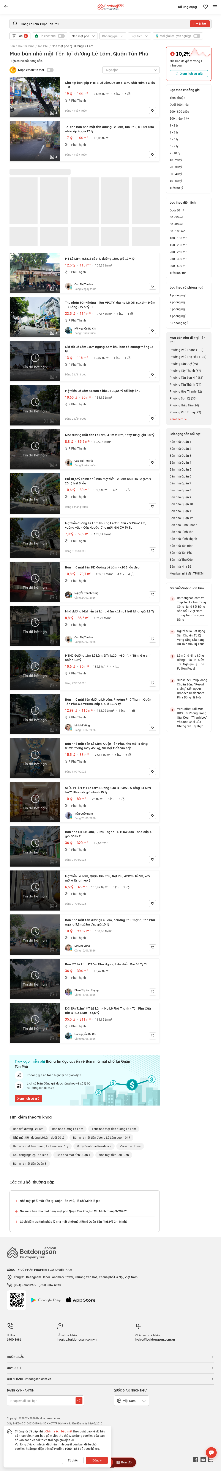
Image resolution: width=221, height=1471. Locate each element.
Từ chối (73, 1460)
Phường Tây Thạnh (185, 371)
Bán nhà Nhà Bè (180, 566)
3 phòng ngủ (178, 309)
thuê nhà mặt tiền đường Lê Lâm (114, 1129)
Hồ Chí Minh (26, 46)
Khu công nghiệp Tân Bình (30, 1155)
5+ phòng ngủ (179, 323)
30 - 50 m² (176, 217)
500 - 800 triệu (179, 111)
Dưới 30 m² (177, 210)
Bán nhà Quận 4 (180, 462)
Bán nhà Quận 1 (180, 442)
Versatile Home (130, 1146)
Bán (12, 46)
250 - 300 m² (178, 259)
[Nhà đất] (110, 6)
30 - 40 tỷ (176, 174)
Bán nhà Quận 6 (180, 476)
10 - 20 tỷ (176, 160)
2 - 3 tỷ (174, 132)
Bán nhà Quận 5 (180, 469)
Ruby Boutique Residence (94, 1146)
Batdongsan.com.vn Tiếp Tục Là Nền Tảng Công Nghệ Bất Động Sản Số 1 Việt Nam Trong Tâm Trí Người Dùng (191, 609)
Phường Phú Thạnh (187, 350)
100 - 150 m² (178, 238)
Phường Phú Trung (185, 412)
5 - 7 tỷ (174, 146)
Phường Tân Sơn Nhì (187, 377)
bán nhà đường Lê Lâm (67, 1129)
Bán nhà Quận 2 (180, 448)
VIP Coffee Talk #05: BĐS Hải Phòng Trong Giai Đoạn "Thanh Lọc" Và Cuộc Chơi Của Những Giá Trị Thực (192, 717)
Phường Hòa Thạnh (186, 391)
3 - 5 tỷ (174, 139)
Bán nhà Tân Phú (181, 552)
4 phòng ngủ (178, 316)
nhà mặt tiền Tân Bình (114, 1155)
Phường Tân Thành (185, 384)
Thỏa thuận (177, 98)
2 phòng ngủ (178, 302)
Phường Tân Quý (184, 364)
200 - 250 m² (178, 252)
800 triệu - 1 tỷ (179, 118)
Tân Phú (43, 46)
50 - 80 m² (176, 224)
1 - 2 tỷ (174, 125)
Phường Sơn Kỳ (183, 398)
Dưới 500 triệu (179, 104)
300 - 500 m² (178, 266)
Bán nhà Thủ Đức (181, 559)
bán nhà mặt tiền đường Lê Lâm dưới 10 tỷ (101, 1137)
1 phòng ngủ (178, 295)
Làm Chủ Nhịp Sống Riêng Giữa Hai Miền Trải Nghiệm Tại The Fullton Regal (191, 662)
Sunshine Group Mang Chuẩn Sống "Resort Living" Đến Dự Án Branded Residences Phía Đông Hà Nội (192, 688)
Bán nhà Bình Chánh (183, 525)
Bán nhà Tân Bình (181, 546)
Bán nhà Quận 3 (180, 455)
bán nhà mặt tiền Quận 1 (73, 1155)
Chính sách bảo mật (58, 1431)
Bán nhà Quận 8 (180, 490)
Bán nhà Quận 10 (181, 504)
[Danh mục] (6, 6)
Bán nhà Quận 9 (180, 497)
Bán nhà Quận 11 (181, 511)
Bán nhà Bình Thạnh (183, 539)
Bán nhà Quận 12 (181, 518)
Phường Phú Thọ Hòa (188, 357)
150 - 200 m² (178, 245)
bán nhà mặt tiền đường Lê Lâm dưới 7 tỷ (40, 1146)
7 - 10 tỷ (175, 153)
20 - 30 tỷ (176, 167)
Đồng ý (97, 1460)
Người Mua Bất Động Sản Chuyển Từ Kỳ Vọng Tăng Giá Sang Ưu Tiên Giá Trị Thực (191, 637)
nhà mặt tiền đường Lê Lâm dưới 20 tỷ (38, 1137)
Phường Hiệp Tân (184, 405)
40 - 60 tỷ (176, 181)
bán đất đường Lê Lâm (28, 1129)
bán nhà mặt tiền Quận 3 (29, 1163)
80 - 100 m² (177, 231)
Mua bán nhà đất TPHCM (187, 573)
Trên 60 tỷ (176, 188)
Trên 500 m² (178, 273)
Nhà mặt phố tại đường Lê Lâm (72, 46)
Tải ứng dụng (187, 7)
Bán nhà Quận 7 (180, 483)
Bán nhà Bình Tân (181, 532)
